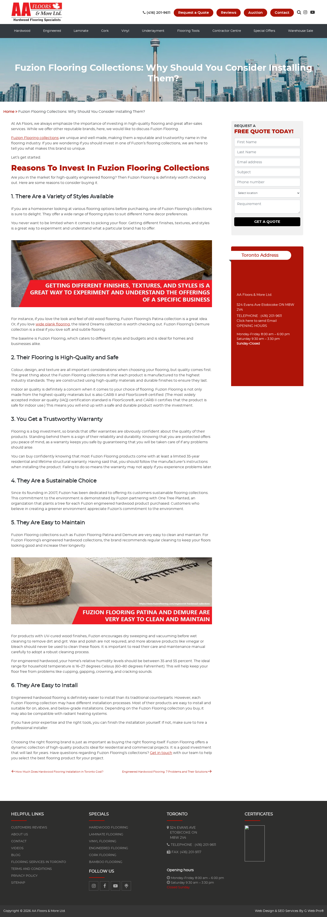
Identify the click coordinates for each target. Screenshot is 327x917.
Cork (105, 30)
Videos (17, 848)
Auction (255, 12)
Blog (15, 855)
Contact (282, 12)
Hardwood (22, 30)
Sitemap (18, 882)
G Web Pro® (314, 911)
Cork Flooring (102, 855)
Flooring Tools (188, 30)
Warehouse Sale (300, 30)
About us (19, 834)
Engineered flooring (108, 848)
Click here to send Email (257, 320)
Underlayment (153, 30)
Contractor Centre (226, 30)
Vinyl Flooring (102, 841)
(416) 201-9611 (158, 12)
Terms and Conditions (31, 869)
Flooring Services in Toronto (38, 862)
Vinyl (125, 30)
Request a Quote (193, 12)
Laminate (81, 30)
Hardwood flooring (108, 827)
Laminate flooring (106, 834)
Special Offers (264, 30)
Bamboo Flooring (105, 862)
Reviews (228, 12)
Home (8, 111)
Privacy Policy (24, 875)
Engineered (52, 30)
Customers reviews (29, 827)
